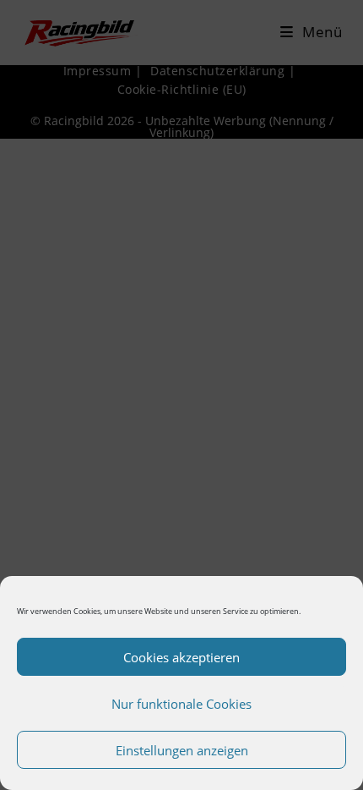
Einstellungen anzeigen (182, 750)
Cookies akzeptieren (181, 657)
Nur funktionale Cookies (181, 703)
